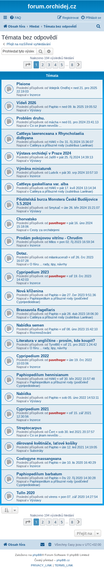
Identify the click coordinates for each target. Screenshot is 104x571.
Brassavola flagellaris (35, 310)
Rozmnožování (40, 332)
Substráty (36, 450)
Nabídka (23, 393)
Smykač (54, 207)
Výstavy (35, 110)
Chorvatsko (26, 219)
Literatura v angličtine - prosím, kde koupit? (55, 340)
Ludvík (53, 172)
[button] (27, 64)
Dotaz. (22, 253)
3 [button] (49, 64)
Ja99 (52, 157)
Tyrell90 (54, 344)
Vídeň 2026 (26, 103)
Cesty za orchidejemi (44, 230)
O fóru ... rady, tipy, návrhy (48, 264)
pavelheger (57, 223)
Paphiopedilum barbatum (39, 474)
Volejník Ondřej (59, 88)
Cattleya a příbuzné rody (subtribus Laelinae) (61, 145)
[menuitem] (15, 17)
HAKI (52, 142)
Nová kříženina (29, 291)
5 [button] (62, 64)
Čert (52, 432)
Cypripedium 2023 (32, 272)
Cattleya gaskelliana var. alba (42, 184)
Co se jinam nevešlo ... (46, 125)
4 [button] (55, 64)
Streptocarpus (29, 428)
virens (53, 497)
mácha (53, 122)
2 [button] (43, 64)
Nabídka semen (30, 325)
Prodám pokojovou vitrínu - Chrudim (49, 238)
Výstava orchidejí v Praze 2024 (43, 153)
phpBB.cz (63, 560)
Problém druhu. (30, 118)
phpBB (37, 555)
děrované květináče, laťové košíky (46, 443)
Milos (52, 242)
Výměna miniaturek (33, 168)
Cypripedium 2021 (32, 409)
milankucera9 (58, 257)
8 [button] (72, 64)
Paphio (53, 106)
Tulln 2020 (25, 493)
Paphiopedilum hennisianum (42, 375)
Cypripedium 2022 (32, 356)
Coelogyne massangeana (38, 458)
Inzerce (35, 95)
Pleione (23, 84)
